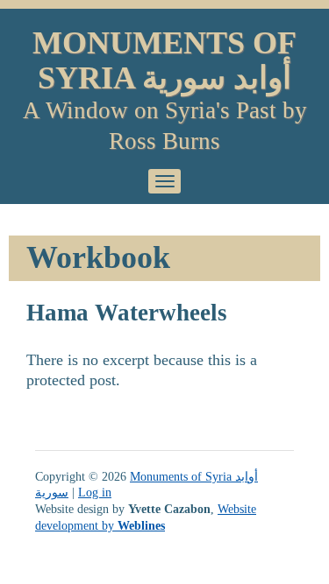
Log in (94, 492)
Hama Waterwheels (126, 312)
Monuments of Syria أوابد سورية (164, 60)
